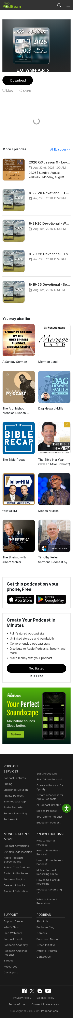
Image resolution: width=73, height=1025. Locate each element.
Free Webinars (13, 933)
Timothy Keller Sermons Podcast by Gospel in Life (52, 559)
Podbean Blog (45, 927)
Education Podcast (48, 822)
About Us (42, 921)
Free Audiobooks (14, 885)
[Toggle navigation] (68, 5)
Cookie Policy (45, 997)
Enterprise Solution (16, 789)
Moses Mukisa (48, 511)
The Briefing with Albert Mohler (14, 559)
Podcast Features (15, 778)
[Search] (59, 5)
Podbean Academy (16, 944)
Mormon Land (48, 362)
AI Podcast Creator (48, 804)
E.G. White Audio (33, 70)
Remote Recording (15, 813)
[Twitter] (32, 991)
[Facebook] (24, 991)
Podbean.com (50, 1010)
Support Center (13, 921)
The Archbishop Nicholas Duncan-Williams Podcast (14, 410)
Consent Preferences (45, 1004)
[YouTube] (48, 991)
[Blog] (40, 991)
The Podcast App (15, 801)
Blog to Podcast (46, 810)
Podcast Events (13, 939)
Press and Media (47, 939)
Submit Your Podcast (17, 867)
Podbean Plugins (14, 879)
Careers (41, 933)
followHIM (9, 511)
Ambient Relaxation (16, 891)
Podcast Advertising (16, 845)
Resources (10, 966)
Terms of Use (17, 1004)
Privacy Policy (22, 997)
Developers (11, 972)
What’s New (11, 927)
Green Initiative (46, 944)
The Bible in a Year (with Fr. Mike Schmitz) (54, 462)
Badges (8, 960)
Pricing (8, 783)
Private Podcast (14, 795)
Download (18, 80)
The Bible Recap (14, 460)
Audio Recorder (14, 807)
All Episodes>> (60, 149)
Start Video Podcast (49, 779)
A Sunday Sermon (14, 362)
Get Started (36, 668)
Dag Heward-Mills (50, 408)
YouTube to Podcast (49, 816)
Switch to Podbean (16, 873)
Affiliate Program (47, 950)
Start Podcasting (47, 773)
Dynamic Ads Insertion (18, 851)
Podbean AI (11, 819)
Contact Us (43, 956)
